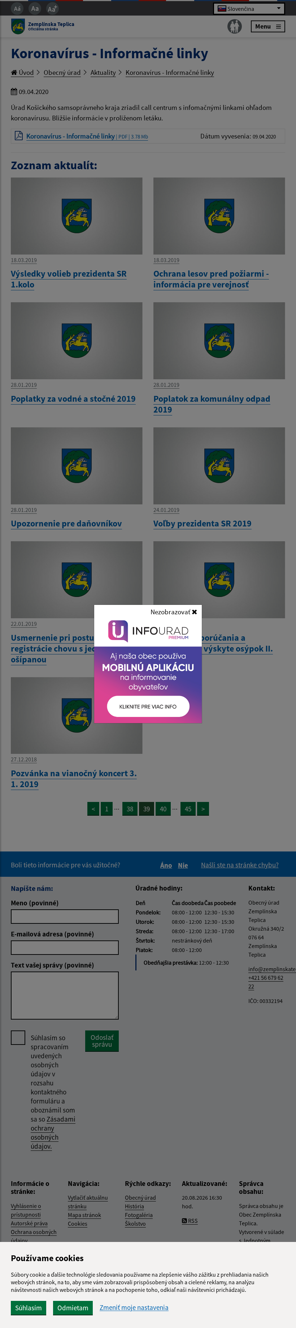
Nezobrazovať (171, 611)
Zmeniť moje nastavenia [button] (134, 1307)
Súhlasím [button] (28, 1307)
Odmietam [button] (72, 1307)
